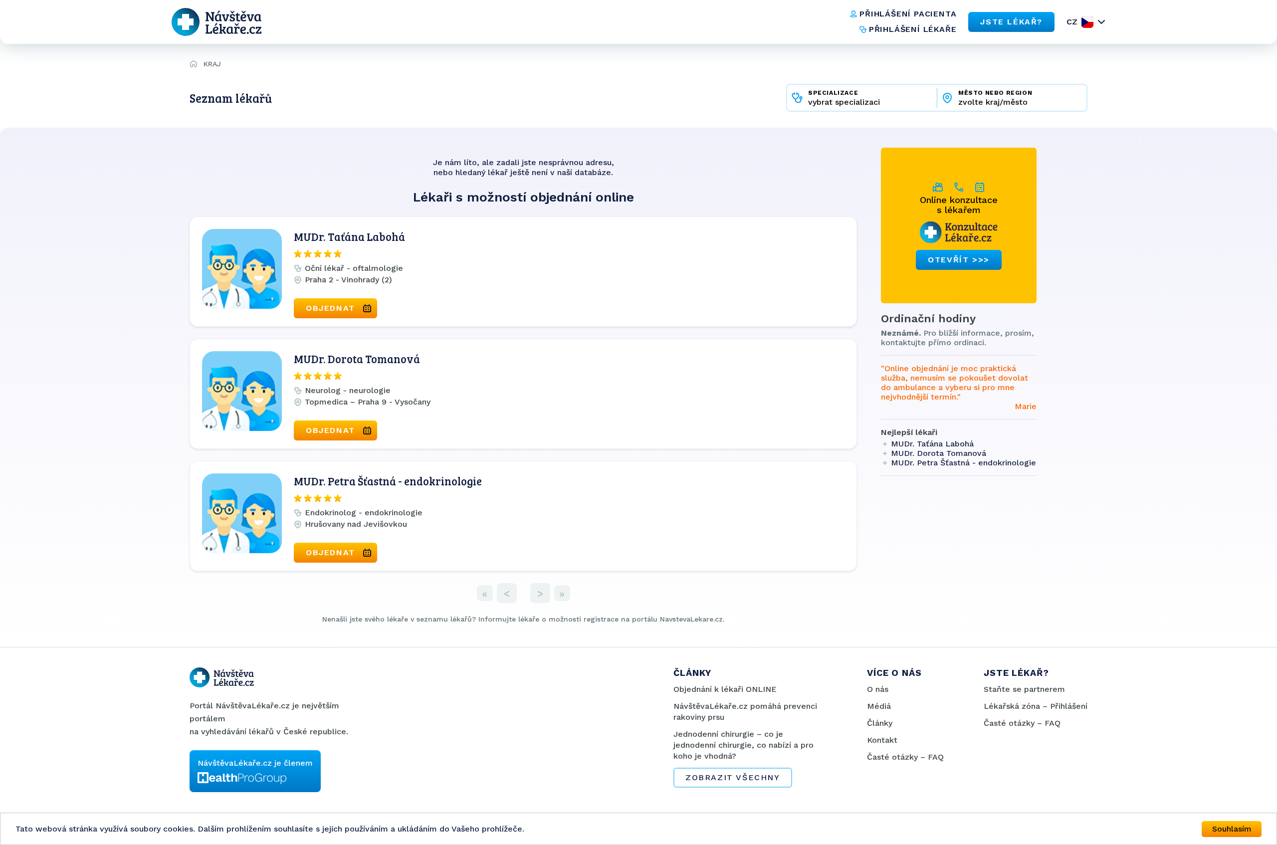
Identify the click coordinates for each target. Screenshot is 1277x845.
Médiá (879, 706)
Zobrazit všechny (732, 777)
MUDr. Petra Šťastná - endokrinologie (388, 480)
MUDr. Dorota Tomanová (357, 358)
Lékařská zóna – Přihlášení (1035, 706)
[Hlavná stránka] (194, 65)
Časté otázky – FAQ (905, 757)
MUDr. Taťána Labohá (349, 236)
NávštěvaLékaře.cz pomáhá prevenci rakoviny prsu (745, 711)
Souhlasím (1232, 829)
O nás (877, 689)
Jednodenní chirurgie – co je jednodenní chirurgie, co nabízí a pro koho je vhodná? (743, 745)
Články (879, 723)
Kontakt (882, 740)
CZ (1071, 21)
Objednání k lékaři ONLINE (725, 689)
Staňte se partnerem (1024, 689)
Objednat (330, 308)
